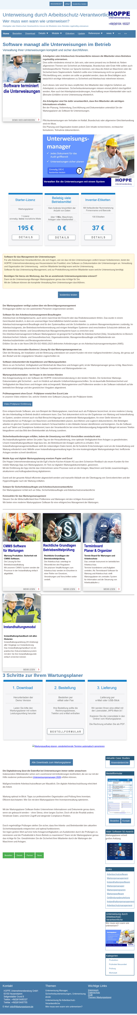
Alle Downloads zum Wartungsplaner (51, 762)
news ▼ (110, 33)
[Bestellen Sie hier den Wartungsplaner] (22, 94)
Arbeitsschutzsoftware (117, 874)
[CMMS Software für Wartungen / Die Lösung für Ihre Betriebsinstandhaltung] (22, 552)
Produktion (113, 960)
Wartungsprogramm (116, 890)
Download (30, 33)
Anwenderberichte (120, 762)
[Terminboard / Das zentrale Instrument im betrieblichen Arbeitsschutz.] (102, 552)
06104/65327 (56, 4)
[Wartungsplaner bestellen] (120, 946)
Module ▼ (57, 33)
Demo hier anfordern (23, 120)
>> (125, 33)
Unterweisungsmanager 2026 (47, 777)
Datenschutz (94, 992)
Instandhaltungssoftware (118, 882)
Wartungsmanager (115, 886)
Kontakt (126, 821)
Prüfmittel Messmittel (118, 964)
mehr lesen (29, 589)
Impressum (93, 990)
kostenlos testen (80, 4)
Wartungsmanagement (117, 878)
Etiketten (70, 33)
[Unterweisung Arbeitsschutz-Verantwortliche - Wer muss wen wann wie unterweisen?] (88, 185)
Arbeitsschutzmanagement (119, 905)
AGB (90, 995)
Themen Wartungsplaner (99, 997)
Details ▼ (43, 33)
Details (19, 855)
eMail (67, 4)
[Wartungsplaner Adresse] (21, 1004)
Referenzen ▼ (95, 33)
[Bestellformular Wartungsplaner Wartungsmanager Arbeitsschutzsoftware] (120, 814)
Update (81, 33)
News (39, 855)
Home (6, 33)
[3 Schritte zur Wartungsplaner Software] (65, 740)
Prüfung (112, 968)
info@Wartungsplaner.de (21, 1006)
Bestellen (17, 33)
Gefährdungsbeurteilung (118, 897)
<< (119, 33)
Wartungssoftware (115, 894)
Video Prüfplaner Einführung (17, 404)
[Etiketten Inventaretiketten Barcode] (98, 246)
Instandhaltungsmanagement (120, 901)
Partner (30, 855)
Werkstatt (113, 973)
